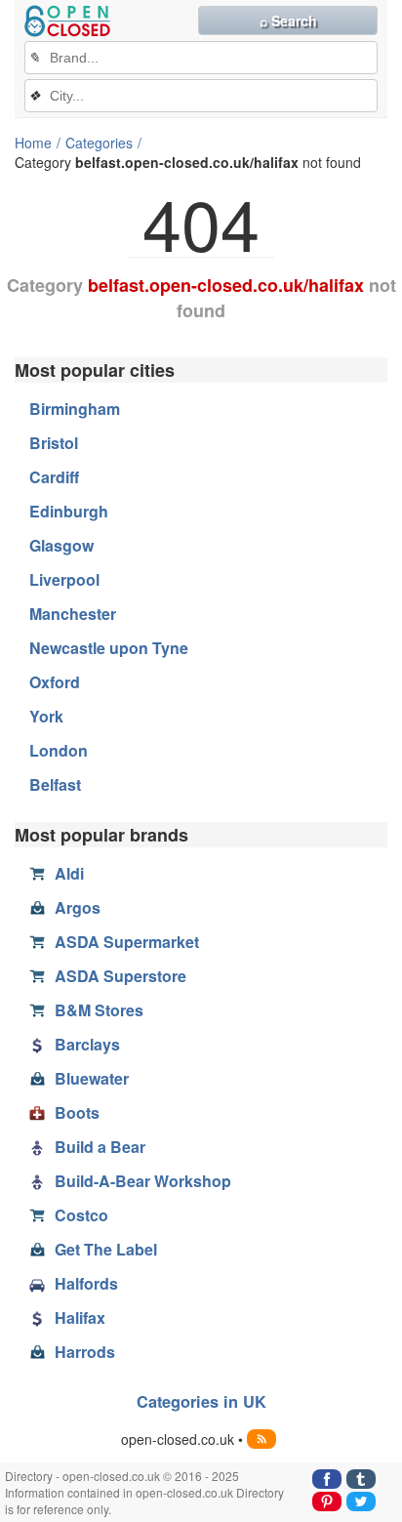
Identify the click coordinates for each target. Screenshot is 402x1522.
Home (33, 142)
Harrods (85, 1351)
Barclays (87, 1044)
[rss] (261, 1439)
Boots (77, 1112)
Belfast (55, 784)
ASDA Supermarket (127, 941)
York (46, 716)
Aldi (69, 873)
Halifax (80, 1317)
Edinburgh (68, 511)
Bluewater (92, 1078)
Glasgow (61, 545)
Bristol (53, 443)
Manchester (72, 613)
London (58, 750)
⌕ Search (288, 20)
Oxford (54, 682)
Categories (99, 142)
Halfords (86, 1283)
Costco (81, 1215)
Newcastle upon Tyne (108, 648)
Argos (77, 907)
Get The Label (106, 1249)
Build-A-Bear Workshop (143, 1181)
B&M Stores (99, 1010)
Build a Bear (100, 1146)
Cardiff (54, 477)
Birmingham (74, 408)
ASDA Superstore (120, 976)
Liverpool (64, 579)
